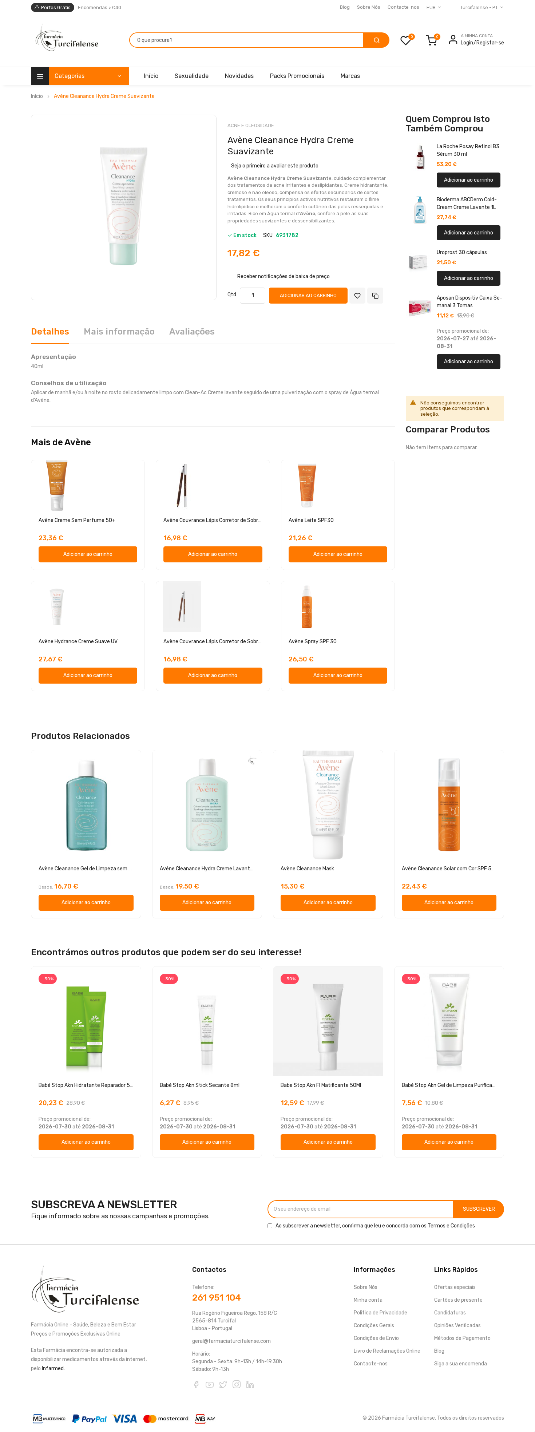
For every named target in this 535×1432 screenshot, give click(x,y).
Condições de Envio (376, 1338)
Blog (345, 7)
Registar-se (490, 43)
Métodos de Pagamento (462, 1338)
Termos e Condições (451, 1226)
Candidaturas (450, 1313)
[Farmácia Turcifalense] (66, 41)
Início (37, 96)
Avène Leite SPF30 (311, 520)
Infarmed (53, 1368)
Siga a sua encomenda (460, 1364)
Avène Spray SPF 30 (313, 641)
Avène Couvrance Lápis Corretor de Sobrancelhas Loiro (227, 641)
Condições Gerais (374, 1325)
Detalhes (50, 332)
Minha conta (368, 1300)
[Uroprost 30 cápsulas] (420, 263)
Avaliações (192, 332)
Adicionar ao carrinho (468, 180)
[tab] (50, 334)
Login (467, 43)
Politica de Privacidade (380, 1313)
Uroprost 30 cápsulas (462, 252)
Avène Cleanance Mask (307, 869)
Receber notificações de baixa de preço (283, 276)
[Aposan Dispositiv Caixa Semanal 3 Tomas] (420, 308)
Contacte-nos (403, 7)
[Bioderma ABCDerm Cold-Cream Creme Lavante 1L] (420, 210)
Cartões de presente (458, 1300)
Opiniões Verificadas (457, 1325)
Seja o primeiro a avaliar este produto (274, 166)
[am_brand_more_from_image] (87, 485)
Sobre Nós (368, 7)
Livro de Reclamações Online (387, 1351)
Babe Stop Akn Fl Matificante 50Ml (321, 1085)
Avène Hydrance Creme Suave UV (78, 641)
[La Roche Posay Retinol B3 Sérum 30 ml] (420, 157)
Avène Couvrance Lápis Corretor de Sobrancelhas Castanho (233, 520)
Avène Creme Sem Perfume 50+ (77, 520)
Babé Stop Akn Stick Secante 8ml (199, 1085)
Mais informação (119, 332)
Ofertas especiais (455, 1287)
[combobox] (246, 40)
